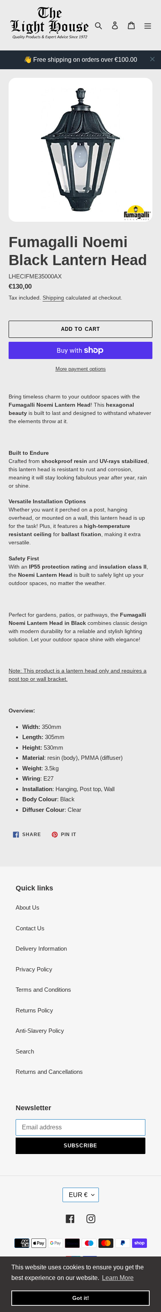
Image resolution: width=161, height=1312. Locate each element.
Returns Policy (34, 1010)
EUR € (78, 1195)
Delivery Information (41, 948)
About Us (27, 907)
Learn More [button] (118, 1277)
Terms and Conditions (43, 989)
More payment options (80, 369)
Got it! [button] (80, 1298)
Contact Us (30, 928)
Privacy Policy (34, 969)
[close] (152, 59)
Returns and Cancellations (49, 1071)
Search (25, 1051)
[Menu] (148, 25)
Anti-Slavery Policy (40, 1030)
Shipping (53, 297)
